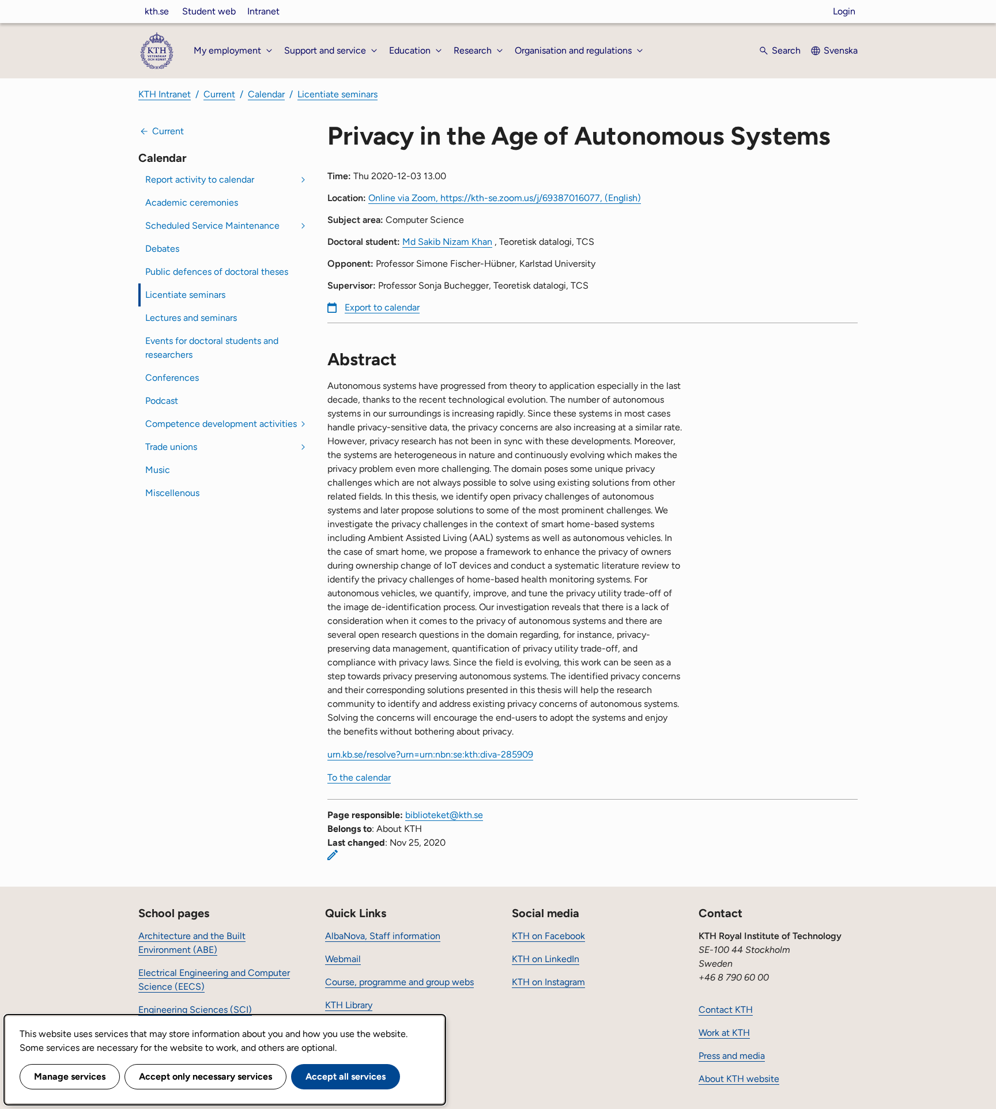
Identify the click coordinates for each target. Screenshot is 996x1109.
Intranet (263, 11)
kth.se (157, 11)
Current (219, 94)
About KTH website (739, 1078)
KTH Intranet (164, 94)
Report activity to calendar (199, 179)
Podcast (161, 400)
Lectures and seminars (191, 317)
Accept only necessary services (205, 1076)
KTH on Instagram (548, 981)
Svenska (841, 50)
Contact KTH (726, 1009)
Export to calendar (382, 307)
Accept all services (345, 1076)
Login (844, 11)
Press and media (732, 1055)
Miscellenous (172, 492)
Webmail (343, 958)
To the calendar (359, 777)
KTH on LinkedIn (545, 958)
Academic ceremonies (191, 202)
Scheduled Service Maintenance (212, 225)
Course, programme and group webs (399, 981)
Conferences (172, 377)
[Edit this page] (332, 855)
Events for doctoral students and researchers (211, 347)
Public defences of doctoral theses (216, 271)
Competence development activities (221, 423)
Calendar (266, 94)
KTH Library (348, 1005)
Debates (162, 248)
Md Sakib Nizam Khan (447, 241)
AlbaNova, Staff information (382, 935)
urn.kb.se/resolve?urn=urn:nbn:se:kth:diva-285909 (430, 754)
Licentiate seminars (337, 94)
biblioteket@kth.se (444, 814)
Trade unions (171, 446)
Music (157, 469)
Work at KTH (724, 1032)
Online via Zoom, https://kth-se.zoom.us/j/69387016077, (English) (504, 197)
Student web (209, 11)
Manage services (69, 1076)
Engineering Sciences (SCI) (195, 1009)
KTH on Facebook (548, 935)
